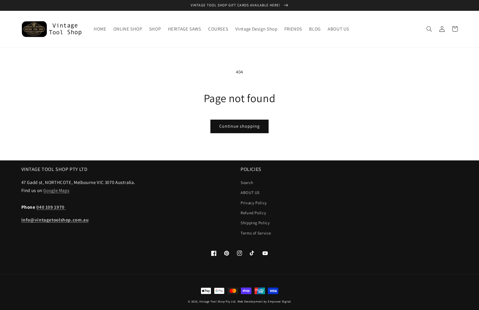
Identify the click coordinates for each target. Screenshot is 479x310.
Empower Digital (279, 301)
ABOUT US (250, 192)
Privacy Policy (254, 202)
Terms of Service (256, 233)
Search (247, 182)
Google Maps (56, 190)
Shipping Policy (255, 222)
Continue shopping (239, 126)
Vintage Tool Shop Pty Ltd (217, 301)
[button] (429, 28)
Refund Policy (253, 212)
